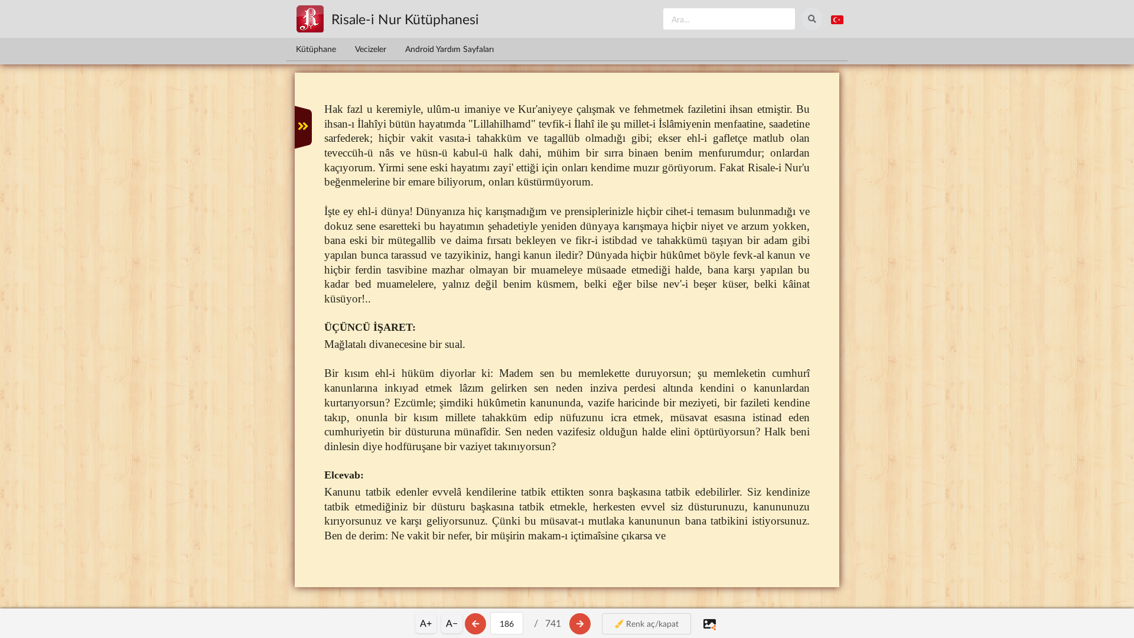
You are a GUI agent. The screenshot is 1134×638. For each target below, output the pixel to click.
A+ (426, 623)
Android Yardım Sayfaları (449, 49)
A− (452, 623)
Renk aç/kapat (651, 624)
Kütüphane (316, 49)
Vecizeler (370, 49)
